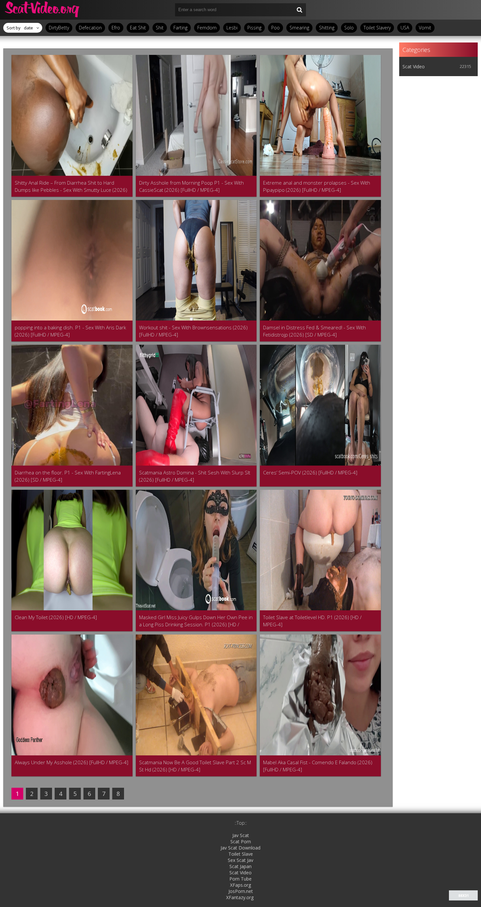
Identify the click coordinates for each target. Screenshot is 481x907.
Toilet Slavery (377, 28)
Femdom (207, 28)
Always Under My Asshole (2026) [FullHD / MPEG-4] (71, 762)
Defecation (90, 28)
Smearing (299, 28)
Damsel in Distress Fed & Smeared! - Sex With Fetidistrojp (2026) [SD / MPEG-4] (314, 331)
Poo (275, 28)
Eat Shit (138, 28)
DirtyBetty (59, 28)
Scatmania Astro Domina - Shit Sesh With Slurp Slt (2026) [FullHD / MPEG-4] (194, 476)
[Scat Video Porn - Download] (42, 10)
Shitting (326, 28)
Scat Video (413, 66)
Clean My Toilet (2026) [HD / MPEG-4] (56, 617)
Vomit (425, 28)
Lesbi (232, 28)
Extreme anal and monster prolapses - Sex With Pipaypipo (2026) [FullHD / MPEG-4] (316, 186)
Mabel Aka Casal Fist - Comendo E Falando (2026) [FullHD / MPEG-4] (317, 766)
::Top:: (241, 823)
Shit (160, 28)
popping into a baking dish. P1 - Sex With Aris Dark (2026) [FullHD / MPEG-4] (70, 331)
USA (405, 28)
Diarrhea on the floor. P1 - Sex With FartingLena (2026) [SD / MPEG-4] (68, 476)
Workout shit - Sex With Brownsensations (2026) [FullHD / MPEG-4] (193, 331)
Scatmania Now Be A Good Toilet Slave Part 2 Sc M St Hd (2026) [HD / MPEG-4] (195, 766)
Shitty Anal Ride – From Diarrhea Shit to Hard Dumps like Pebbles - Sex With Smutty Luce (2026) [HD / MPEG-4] (71, 186)
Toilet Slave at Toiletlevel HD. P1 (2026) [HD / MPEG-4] (312, 621)
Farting (180, 28)
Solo (349, 28)
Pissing (254, 28)
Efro (116, 28)
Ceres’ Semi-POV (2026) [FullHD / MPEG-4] (310, 472)
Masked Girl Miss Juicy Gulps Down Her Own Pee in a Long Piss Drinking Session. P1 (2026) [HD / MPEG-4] (196, 621)
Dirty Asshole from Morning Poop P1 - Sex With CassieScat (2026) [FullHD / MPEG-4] (191, 186)
